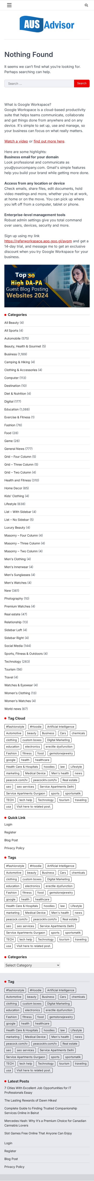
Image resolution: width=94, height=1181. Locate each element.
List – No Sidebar (16, 519)
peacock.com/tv (17, 780)
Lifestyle (10, 504)
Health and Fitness (17, 480)
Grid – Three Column (18, 464)
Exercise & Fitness (17, 417)
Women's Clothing (17, 693)
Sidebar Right (14, 638)
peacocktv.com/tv (45, 780)
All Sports (11, 330)
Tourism (10, 669)
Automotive (13, 733)
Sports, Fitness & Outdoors (23, 653)
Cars (63, 733)
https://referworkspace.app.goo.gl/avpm (38, 241)
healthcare (42, 760)
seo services (25, 786)
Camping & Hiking (17, 362)
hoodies (49, 766)
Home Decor (13, 488)
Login (8, 824)
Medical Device (35, 773)
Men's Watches (15, 582)
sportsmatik (73, 793)
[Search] (86, 5)
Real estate (12, 614)
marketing (12, 773)
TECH (10, 800)
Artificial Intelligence (60, 726)
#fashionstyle (15, 726)
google (11, 760)
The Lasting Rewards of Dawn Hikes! (30, 1100)
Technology (12, 661)
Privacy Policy (14, 848)
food (40, 753)
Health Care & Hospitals (22, 766)
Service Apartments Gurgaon (25, 793)
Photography (13, 598)
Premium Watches (17, 606)
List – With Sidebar (17, 512)
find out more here (49, 141)
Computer (11, 378)
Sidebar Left (13, 630)
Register (10, 832)
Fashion (9, 425)
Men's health (60, 773)
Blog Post (11, 840)
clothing (11, 740)
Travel (8, 677)
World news (12, 709)
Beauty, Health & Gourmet (22, 346)
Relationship (13, 622)
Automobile (12, 338)
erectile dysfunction (59, 746)
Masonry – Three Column (22, 543)
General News (14, 449)
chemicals (78, 733)
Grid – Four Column (17, 456)
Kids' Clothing (14, 496)
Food (7, 433)
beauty (31, 733)
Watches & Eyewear (18, 685)
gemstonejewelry (61, 753)
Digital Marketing (58, 740)
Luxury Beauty (14, 527)
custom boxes (32, 740)
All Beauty (11, 322)
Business (10, 354)
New (7, 590)
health (25, 760)
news (78, 773)
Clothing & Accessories (20, 370)
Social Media (13, 646)
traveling (81, 800)
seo (8, 786)
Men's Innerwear (16, 567)
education (12, 746)
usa (8, 806)
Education (11, 409)
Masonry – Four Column (21, 535)
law (62, 766)
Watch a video (16, 141)
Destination (12, 385)
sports (55, 793)
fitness (27, 753)
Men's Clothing (15, 559)
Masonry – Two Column (21, 551)
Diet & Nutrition (15, 393)
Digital (8, 401)
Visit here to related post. (34, 806)
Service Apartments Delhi (57, 786)
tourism (64, 800)
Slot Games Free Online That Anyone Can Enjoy (38, 1133)
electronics (32, 746)
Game (8, 441)
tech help (25, 800)
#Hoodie (36, 726)
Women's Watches (17, 701)
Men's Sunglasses (17, 575)
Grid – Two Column (17, 472)
